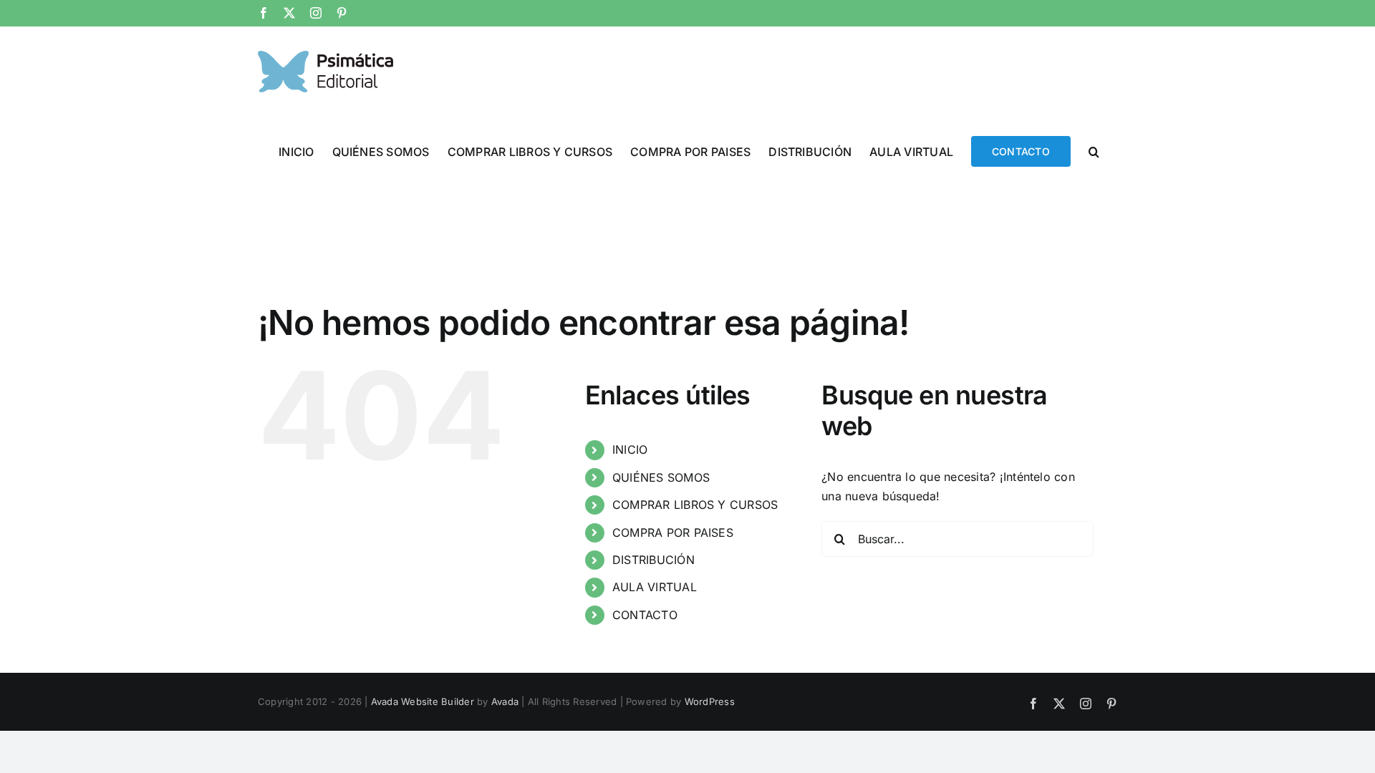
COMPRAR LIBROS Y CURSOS (695, 504)
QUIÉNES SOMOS (661, 477)
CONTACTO (644, 615)
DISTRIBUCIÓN (653, 560)
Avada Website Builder (422, 701)
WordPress (710, 701)
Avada (504, 701)
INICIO (629, 449)
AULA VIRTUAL (654, 587)
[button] (1094, 150)
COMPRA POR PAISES (672, 532)
